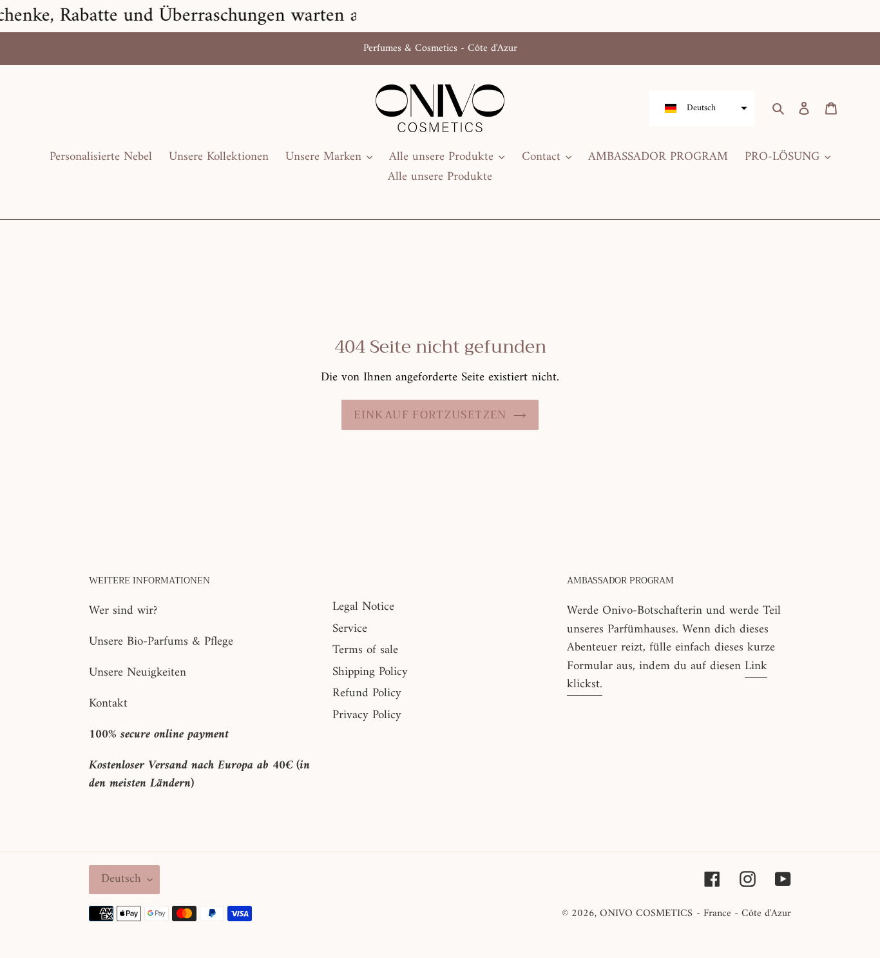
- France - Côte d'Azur (743, 913)
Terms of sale (365, 650)
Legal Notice (363, 607)
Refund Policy (366, 693)
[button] (702, 108)
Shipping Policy (370, 672)
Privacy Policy (366, 715)
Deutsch (121, 879)
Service (349, 629)
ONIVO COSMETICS (646, 913)
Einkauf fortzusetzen (430, 415)
